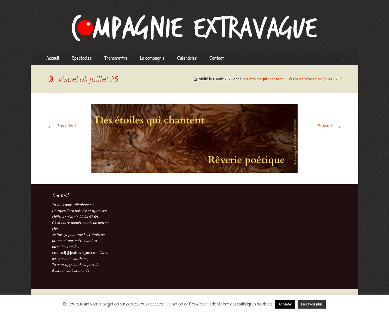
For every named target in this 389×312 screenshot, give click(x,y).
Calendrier (187, 57)
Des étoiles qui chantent (262, 78)
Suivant (330, 125)
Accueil (53, 57)
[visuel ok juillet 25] (194, 138)
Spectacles (82, 57)
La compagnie (152, 57)
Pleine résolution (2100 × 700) (318, 78)
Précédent (61, 125)
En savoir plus (311, 304)
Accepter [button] (285, 304)
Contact (216, 57)
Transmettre (116, 57)
